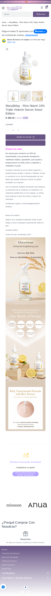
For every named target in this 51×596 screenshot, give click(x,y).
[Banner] (14, 505)
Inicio (4, 22)
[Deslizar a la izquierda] (6, 97)
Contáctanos (8, 573)
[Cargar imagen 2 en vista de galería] (25, 96)
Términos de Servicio (10, 553)
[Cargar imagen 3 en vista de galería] (37, 96)
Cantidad (9, 124)
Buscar (42, 14)
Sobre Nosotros (8, 565)
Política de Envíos (9, 561)
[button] (4, 8)
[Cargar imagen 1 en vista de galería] (13, 96)
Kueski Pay (6, 569)
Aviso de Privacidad (10, 557)
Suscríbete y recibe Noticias (17, 578)
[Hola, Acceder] (42, 7)
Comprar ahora (25, 143)
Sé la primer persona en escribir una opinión (25, 474)
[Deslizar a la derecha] (45, 97)
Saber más (11, 42)
